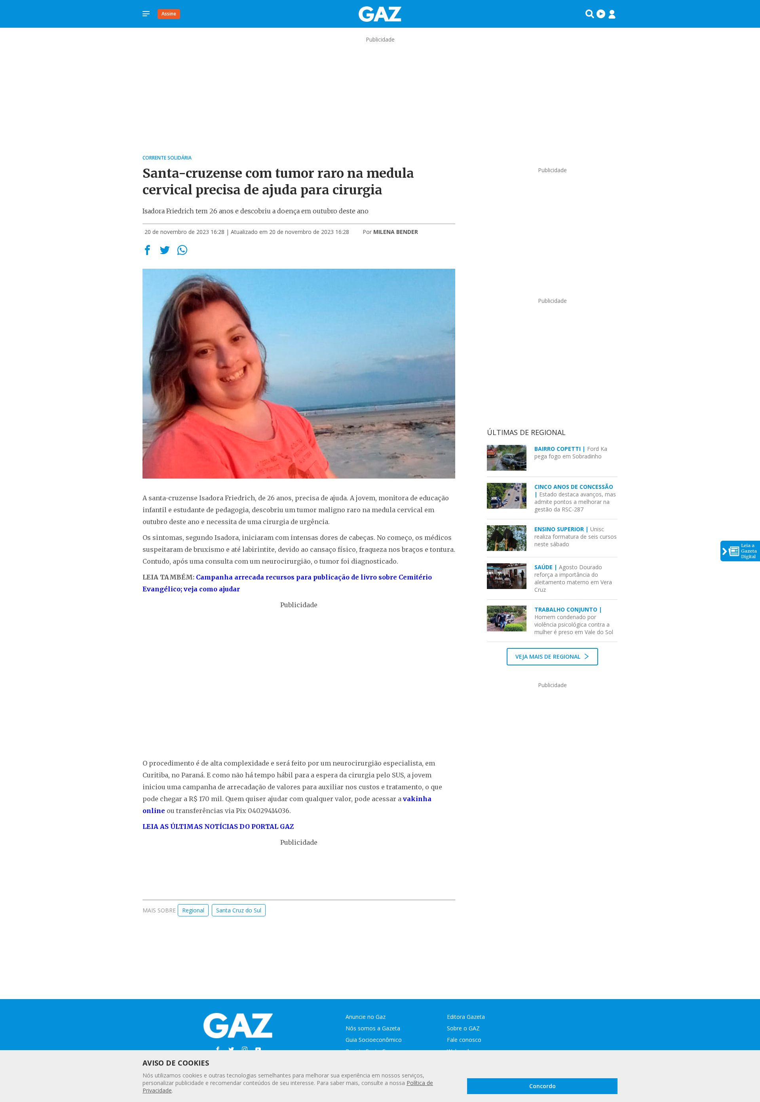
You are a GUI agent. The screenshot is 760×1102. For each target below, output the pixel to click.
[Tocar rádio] (600, 14)
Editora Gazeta (466, 1016)
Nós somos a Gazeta (373, 1028)
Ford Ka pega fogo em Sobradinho (570, 452)
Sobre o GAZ (463, 1028)
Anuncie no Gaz (366, 1016)
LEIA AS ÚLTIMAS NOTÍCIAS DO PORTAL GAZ (218, 826)
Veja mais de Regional (548, 656)
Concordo (542, 1086)
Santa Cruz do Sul (238, 910)
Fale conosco (464, 1039)
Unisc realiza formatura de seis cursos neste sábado (575, 536)
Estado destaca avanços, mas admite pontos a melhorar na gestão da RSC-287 (575, 498)
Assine (169, 13)
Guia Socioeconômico (374, 1039)
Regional (193, 910)
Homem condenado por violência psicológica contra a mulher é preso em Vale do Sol (573, 621)
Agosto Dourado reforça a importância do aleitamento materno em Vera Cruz (573, 578)
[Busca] (589, 14)
